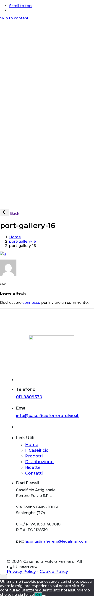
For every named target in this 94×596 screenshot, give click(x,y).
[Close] (3, 40)
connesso (31, 302)
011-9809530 (29, 396)
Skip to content (14, 18)
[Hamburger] (2, 23)
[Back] (4, 212)
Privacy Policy (13, 203)
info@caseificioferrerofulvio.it (47, 415)
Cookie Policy (41, 203)
